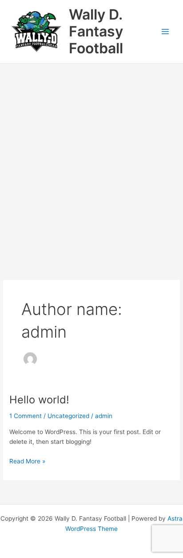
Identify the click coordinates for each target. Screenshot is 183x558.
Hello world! (39, 399)
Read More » (27, 461)
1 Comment (25, 415)
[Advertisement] (91, 159)
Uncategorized (68, 415)
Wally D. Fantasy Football (96, 31)
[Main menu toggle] (165, 32)
